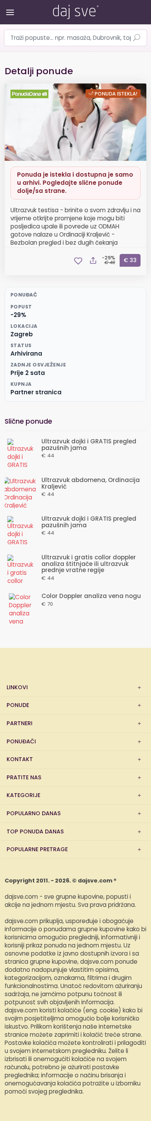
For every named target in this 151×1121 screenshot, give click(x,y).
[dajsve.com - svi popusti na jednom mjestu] (75, 10)
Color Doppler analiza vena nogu (91, 596)
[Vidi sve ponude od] (30, 94)
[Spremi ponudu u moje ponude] (78, 261)
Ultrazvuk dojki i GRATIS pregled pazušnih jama (88, 445)
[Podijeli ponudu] (93, 261)
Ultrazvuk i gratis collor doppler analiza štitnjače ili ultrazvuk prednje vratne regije (88, 564)
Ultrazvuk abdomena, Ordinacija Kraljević (90, 484)
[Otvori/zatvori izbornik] (9, 7)
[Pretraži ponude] (136, 38)
